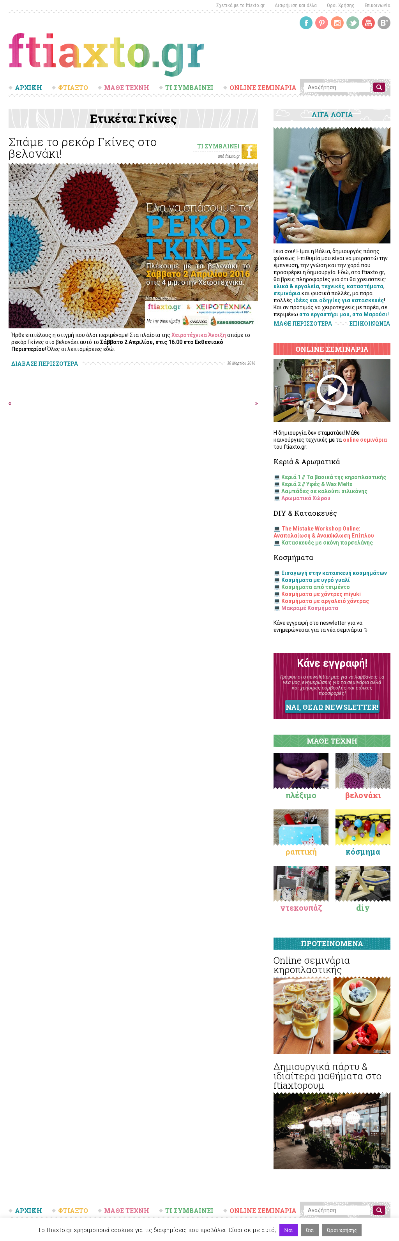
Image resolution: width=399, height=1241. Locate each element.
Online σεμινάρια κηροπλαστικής (312, 965)
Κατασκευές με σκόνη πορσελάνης (327, 542)
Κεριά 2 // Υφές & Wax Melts (317, 484)
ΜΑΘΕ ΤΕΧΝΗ (126, 88)
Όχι (310, 1230)
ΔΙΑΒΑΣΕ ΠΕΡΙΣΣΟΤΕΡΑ (44, 363)
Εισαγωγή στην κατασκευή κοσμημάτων (334, 573)
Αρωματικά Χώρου (305, 498)
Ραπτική (301, 851)
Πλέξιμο (301, 795)
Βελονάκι (363, 795)
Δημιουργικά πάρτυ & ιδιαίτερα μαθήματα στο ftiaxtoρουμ (327, 1075)
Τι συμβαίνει (218, 146)
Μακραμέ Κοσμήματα (309, 608)
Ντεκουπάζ (301, 908)
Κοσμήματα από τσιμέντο (315, 587)
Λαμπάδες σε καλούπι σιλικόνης (324, 491)
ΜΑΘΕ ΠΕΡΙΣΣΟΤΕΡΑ (303, 323)
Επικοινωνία (377, 5)
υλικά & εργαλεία (296, 286)
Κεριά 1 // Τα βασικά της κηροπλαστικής (333, 477)
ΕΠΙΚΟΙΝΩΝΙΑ (370, 323)
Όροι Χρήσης (341, 5)
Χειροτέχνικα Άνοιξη (198, 335)
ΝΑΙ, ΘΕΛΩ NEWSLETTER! (332, 707)
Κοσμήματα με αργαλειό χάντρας (325, 601)
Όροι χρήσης (342, 1230)
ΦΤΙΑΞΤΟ (73, 88)
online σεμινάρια (365, 440)
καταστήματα (365, 286)
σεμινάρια (287, 293)
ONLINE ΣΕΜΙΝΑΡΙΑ (263, 88)
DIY (363, 908)
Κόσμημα (363, 851)
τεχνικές (332, 286)
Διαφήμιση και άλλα (296, 5)
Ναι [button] (288, 1230)
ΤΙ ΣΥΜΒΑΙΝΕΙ (189, 88)
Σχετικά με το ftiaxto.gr (240, 5)
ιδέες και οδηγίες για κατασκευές (338, 300)
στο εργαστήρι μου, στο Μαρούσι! (344, 314)
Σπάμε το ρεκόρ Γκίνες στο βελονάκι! (83, 147)
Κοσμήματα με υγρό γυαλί (315, 580)
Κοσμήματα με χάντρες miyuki (321, 594)
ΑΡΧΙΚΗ (28, 88)
